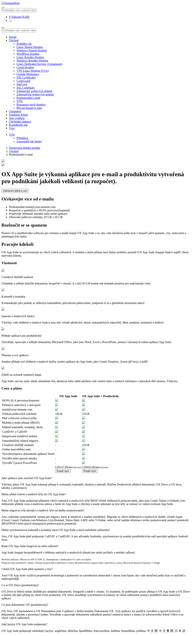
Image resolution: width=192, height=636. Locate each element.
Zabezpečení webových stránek (35, 94)
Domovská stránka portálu (24, 147)
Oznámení (15, 111)
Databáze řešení (18, 114)
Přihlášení (22, 138)
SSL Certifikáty (25, 87)
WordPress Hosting (27, 53)
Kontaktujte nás (18, 124)
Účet (12, 134)
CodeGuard (23, 80)
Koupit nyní (63, 471)
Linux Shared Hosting (29, 47)
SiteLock (21, 84)
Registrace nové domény (31, 104)
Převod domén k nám (29, 108)
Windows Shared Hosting (31, 50)
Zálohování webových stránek (34, 91)
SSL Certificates (26, 77)
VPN (19, 101)
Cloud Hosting (25, 67)
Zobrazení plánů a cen (15, 190)
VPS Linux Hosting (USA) (32, 70)
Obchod (14, 40)
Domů (12, 37)
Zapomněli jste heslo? (29, 141)
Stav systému (17, 118)
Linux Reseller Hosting (30, 57)
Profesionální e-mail (28, 97)
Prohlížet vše (24, 43)
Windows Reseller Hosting (32, 60)
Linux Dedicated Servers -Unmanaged (39, 64)
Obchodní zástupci (20, 121)
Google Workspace (27, 74)
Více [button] (12, 128)
